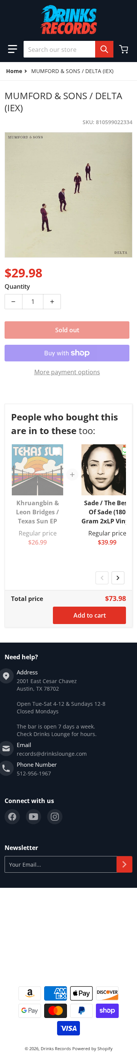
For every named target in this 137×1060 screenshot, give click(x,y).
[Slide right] (118, 577)
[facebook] (12, 816)
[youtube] (33, 816)
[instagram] (54, 816)
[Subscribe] (124, 864)
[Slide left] (102, 577)
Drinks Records (56, 1048)
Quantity (17, 286)
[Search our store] (104, 49)
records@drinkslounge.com (52, 753)
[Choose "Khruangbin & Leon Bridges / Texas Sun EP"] (56, 451)
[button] (13, 49)
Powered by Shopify (92, 1048)
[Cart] (124, 49)
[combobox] (68, 49)
